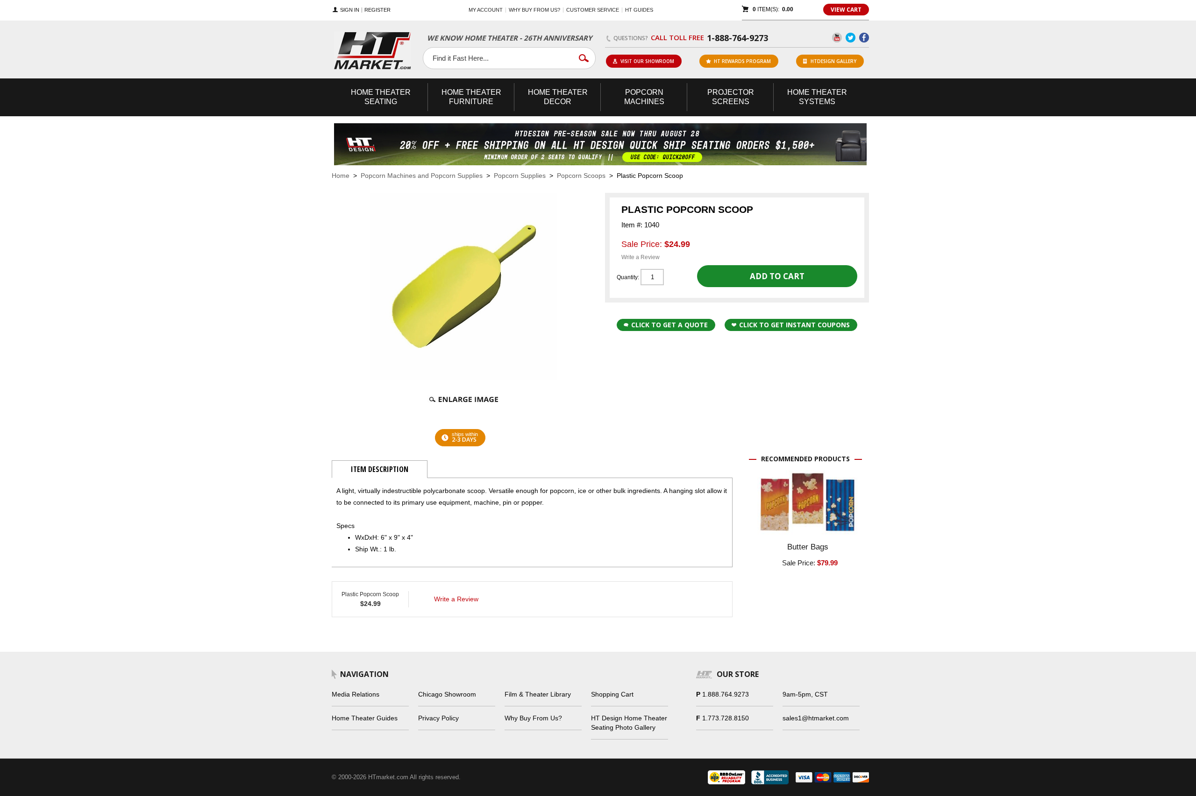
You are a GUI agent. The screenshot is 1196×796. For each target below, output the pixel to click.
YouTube (837, 37)
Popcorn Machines (644, 97)
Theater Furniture (471, 97)
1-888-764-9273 (737, 37)
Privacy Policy (438, 718)
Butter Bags (807, 546)
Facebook (864, 37)
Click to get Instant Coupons (794, 324)
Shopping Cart (612, 694)
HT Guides (639, 10)
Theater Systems (817, 97)
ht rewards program (742, 61)
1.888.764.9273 (725, 694)
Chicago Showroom (447, 694)
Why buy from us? (534, 10)
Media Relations (355, 694)
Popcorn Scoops (581, 175)
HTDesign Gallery (833, 61)
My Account (486, 10)
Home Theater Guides (365, 718)
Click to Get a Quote (669, 324)
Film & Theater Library (538, 694)
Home (340, 175)
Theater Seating (381, 97)
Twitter (850, 37)
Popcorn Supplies (520, 175)
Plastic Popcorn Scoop (370, 594)
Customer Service (592, 10)
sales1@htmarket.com (816, 718)
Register (377, 10)
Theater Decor (558, 97)
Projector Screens (730, 97)
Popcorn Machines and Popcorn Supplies (422, 175)
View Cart (846, 10)
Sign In (349, 10)
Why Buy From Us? (533, 718)
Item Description (379, 469)
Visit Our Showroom (647, 61)
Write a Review (640, 257)
